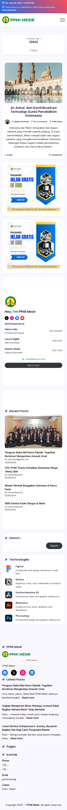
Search (54, 545)
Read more (28, 697)
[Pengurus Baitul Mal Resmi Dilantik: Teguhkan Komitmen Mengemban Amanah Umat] (33, 431)
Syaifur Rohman (21, 121)
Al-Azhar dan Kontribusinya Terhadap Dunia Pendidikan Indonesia (33, 111)
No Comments (40, 121)
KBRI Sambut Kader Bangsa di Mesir (25, 503)
